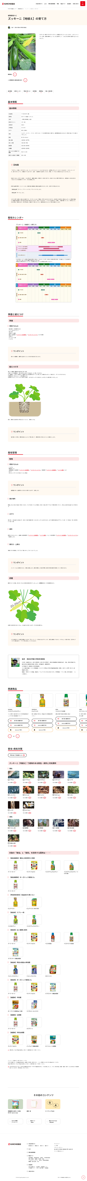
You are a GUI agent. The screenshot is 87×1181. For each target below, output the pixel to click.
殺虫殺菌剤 (31, 1157)
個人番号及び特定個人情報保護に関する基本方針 (63, 1149)
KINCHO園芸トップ (12, 8)
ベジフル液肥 (61, 470)
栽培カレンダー (17, 91)
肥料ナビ (42, 1145)
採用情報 (46, 1168)
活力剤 (40, 1160)
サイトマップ (56, 1143)
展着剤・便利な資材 (32, 1161)
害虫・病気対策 (49, 91)
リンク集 (56, 1145)
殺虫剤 (41, 1157)
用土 (38, 1161)
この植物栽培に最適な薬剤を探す (15, 80)
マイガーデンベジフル (32, 334)
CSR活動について (32, 1168)
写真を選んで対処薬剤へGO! (16, 755)
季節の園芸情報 (51, 3)
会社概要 (38, 1166)
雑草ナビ (46, 1145)
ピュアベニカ (11, 711)
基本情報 (10, 91)
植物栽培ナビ (21, 8)
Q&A (30, 1149)
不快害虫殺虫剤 (47, 1157)
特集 (58, 3)
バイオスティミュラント (33, 1160)
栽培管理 (35, 91)
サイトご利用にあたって (59, 1151)
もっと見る (10, 782)
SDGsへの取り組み (40, 1168)
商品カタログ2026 (53, 1121)
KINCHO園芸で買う (18, 725)
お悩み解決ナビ (39, 3)
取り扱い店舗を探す (18, 720)
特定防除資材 (36, 1157)
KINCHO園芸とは (32, 1166)
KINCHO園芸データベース (15, 1121)
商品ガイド (63, 3)
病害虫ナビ (37, 1145)
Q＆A (45, 3)
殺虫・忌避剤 (31, 1159)
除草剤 (40, 1159)
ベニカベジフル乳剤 (36, 711)
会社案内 (69, 3)
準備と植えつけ (27, 91)
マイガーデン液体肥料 (51, 470)
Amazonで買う (18, 730)
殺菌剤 (36, 1159)
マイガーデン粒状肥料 (21, 334)
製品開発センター (44, 1166)
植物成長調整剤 (46, 1160)
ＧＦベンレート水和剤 (60, 711)
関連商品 (10, 74)
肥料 (43, 1159)
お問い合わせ (76, 3)
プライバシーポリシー (58, 1147)
